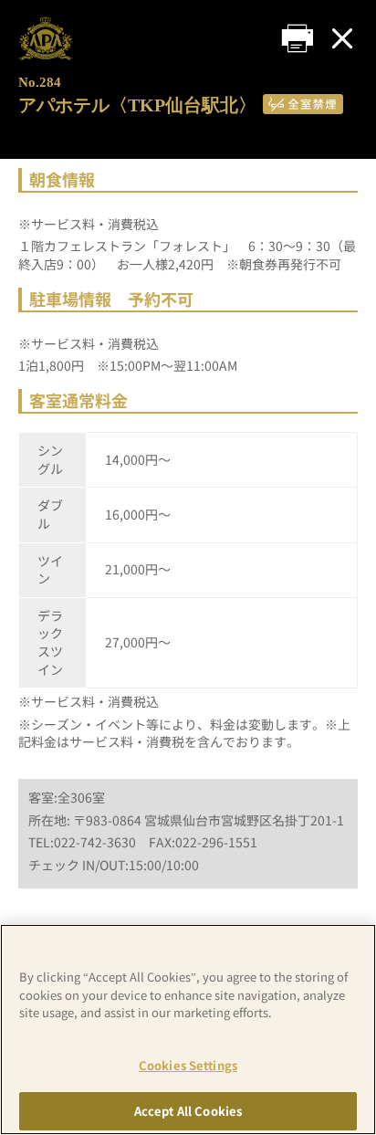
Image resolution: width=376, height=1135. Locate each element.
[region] (188, 1029)
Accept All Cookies (188, 1110)
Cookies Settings (188, 1065)
